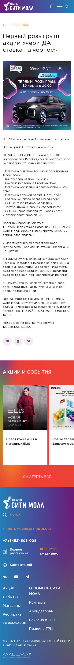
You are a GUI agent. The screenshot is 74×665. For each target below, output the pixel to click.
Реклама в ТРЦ (42, 620)
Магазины (12, 605)
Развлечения (14, 623)
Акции (8, 588)
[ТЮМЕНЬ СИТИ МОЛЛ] (19, 6)
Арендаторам (41, 611)
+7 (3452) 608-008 (19, 540)
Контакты (37, 602)
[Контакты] (52, 6)
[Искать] (67, 6)
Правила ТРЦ (41, 628)
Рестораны (12, 614)
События (11, 597)
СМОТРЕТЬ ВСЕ (37, 477)
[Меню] (59, 6)
